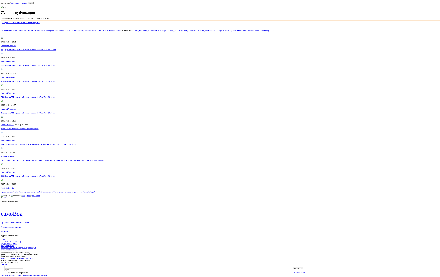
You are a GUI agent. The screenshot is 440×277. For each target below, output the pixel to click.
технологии (245, 30)
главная (4, 239)
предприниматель (177, 30)
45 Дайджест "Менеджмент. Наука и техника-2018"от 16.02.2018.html (28, 113)
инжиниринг (49, 30)
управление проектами (259, 30)
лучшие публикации (9, 250)
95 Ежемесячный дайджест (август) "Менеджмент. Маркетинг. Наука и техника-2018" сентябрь (38, 144)
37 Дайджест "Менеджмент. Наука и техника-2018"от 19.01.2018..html (28, 50)
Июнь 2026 (25, 23)
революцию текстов (19, 3)
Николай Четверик (8, 46)
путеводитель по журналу (11, 242)
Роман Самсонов (8, 156)
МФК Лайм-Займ (8, 188)
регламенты (225, 30)
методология (140, 30)
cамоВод (12, 213)
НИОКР (159, 30)
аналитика (14, 30)
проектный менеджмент (200, 30)
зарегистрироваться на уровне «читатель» (17, 258)
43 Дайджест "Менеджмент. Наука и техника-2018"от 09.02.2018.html (28, 176)
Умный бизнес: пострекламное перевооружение (19, 129)
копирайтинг (74, 30)
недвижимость (150, 30)
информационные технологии (91, 30)
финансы (271, 30)
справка (4, 264)
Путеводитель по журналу (11, 227)
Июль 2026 (16, 23)
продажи (187, 30)
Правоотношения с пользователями (15, 223)
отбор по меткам (7, 246)
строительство (235, 30)
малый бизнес (108, 30)
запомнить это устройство (17, 273)
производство (215, 30)
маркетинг (118, 30)
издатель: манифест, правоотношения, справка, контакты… (24, 275)
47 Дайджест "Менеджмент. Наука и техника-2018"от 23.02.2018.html (28, 81)
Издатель (4, 231)
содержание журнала (9, 244)
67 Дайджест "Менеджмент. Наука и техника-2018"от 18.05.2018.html (28, 65)
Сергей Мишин (7, 125)
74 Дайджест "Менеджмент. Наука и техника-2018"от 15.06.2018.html (28, 97)
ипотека (66, 30)
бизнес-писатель (24, 30)
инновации (58, 30)
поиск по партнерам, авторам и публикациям (18, 248)
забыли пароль (299, 272)
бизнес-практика (37, 30)
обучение (166, 30)
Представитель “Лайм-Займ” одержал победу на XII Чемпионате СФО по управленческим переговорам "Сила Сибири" (48, 192)
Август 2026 (7, 23)
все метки (6, 30)
